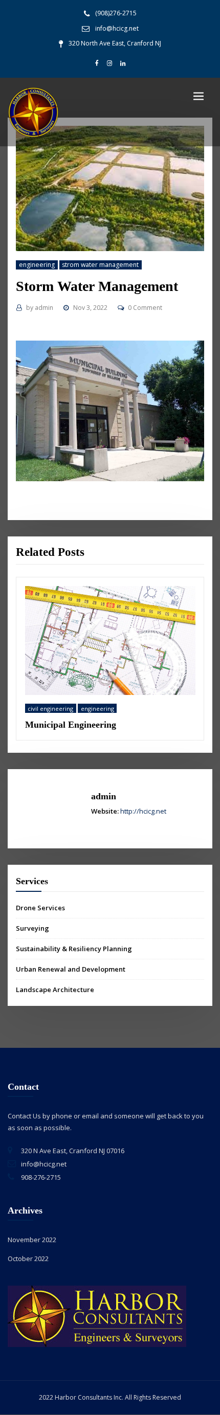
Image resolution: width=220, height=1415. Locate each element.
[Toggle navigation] (198, 96)
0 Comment (145, 307)
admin (39, 307)
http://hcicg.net (143, 815)
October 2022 (28, 1263)
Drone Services (40, 912)
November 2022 (32, 1244)
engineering (37, 264)
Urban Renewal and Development (70, 974)
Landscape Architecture (55, 994)
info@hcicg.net (117, 28)
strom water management (100, 264)
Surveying (32, 933)
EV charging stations (120, 713)
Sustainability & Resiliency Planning (74, 953)
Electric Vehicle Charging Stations (117, 730)
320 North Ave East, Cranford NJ (115, 43)
